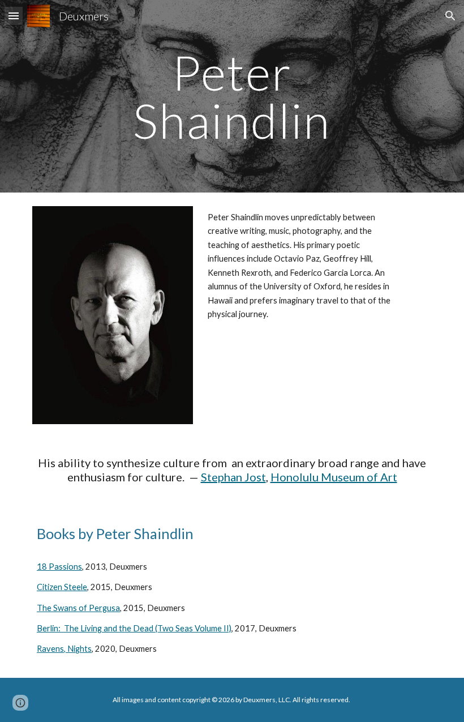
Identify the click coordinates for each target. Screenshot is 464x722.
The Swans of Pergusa (78, 608)
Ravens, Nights (64, 648)
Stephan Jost (233, 477)
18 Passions (59, 566)
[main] (232, 96)
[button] (13, 15)
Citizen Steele (62, 587)
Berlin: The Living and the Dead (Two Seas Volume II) (134, 628)
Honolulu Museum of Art (333, 477)
